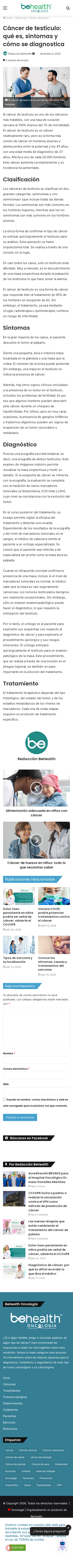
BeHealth (36, 1516)
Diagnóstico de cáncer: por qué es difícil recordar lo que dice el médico (48, 1269)
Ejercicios (9, 1422)
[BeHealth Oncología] (36, 8)
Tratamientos (11, 1390)
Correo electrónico (16, 1068)
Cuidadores (10, 1409)
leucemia (10, 1471)
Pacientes (9, 1416)
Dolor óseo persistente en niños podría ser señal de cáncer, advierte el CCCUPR (18, 917)
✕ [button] (68, 1527)
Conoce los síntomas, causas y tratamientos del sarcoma (52, 964)
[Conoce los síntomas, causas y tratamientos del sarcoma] (54, 945)
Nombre (9, 1053)
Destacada (61, 1464)
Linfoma (25, 1471)
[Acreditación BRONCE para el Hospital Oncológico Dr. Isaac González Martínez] (14, 1179)
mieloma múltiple (45, 1471)
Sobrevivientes (13, 1403)
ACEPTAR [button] (17, 1547)
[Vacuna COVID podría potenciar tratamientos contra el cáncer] (54, 896)
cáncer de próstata (41, 1457)
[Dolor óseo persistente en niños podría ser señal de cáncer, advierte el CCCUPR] (19, 896)
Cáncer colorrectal (53, 1450)
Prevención (46, 1478)
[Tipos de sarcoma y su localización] (19, 945)
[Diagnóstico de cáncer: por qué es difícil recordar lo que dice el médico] (14, 1270)
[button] (62, 1546)
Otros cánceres (39, 17)
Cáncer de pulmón (15, 1464)
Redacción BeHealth (20, 53)
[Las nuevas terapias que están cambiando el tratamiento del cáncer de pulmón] (14, 1227)
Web (6, 1084)
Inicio (9, 17)
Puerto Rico (11, 1485)
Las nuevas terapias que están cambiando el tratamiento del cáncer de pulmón (48, 1227)
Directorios (10, 1428)
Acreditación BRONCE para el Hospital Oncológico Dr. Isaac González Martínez (48, 1177)
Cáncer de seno (40, 1464)
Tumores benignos (15, 1397)
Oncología (11, 1478)
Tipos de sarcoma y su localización (17, 960)
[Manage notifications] (9, 1548)
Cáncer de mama (15, 1457)
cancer (9, 1450)
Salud (27, 1485)
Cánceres (21, 17)
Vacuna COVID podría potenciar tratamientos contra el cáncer (54, 915)
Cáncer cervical (28, 1450)
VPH (59, 1485)
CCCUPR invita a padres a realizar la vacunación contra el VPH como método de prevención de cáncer (47, 1201)
